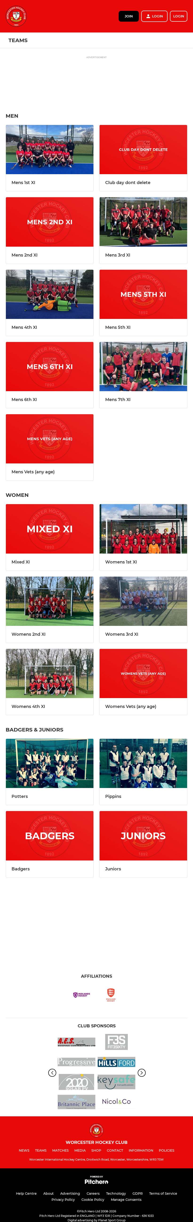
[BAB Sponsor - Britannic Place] (76, 1103)
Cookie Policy (92, 1200)
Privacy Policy (63, 1200)
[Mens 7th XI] (143, 366)
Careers (93, 1193)
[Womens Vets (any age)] (143, 673)
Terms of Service (163, 1193)
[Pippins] (143, 763)
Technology (116, 1193)
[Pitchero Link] (96, 1183)
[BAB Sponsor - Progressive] (76, 1063)
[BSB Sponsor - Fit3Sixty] (116, 1043)
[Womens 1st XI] (143, 528)
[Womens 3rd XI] (143, 601)
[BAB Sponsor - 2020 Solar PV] (76, 1083)
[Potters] (49, 763)
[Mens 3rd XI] (143, 221)
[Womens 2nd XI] (49, 601)
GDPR (138, 1193)
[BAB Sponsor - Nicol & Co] (116, 1103)
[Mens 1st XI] (49, 149)
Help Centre (26, 1193)
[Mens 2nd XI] (49, 221)
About (48, 1193)
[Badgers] (49, 835)
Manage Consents (126, 1200)
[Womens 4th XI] (49, 673)
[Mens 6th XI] (49, 366)
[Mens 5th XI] (143, 294)
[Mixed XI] (49, 528)
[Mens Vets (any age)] (49, 438)
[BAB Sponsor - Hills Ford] (116, 1063)
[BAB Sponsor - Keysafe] (116, 1083)
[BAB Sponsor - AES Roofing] (76, 1043)
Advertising (70, 1193)
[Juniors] (143, 835)
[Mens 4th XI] (49, 294)
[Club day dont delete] (143, 149)
